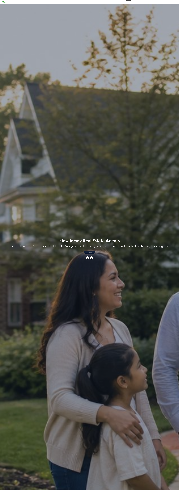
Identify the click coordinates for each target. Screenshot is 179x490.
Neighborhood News (172, 2)
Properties (134, 2)
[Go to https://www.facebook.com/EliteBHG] (87, 257)
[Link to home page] (5, 2)
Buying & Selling (144, 2)
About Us (152, 2)
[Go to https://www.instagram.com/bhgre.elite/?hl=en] (91, 257)
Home (128, 2)
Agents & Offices (161, 2)
